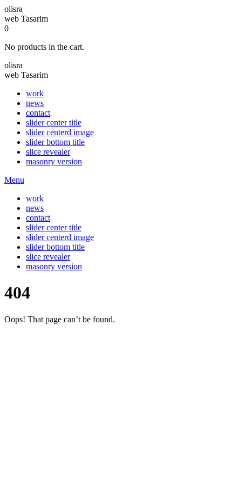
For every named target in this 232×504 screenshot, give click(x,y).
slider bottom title (55, 142)
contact (38, 112)
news (35, 103)
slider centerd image (60, 132)
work (35, 93)
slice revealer (48, 151)
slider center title (53, 122)
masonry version (54, 161)
